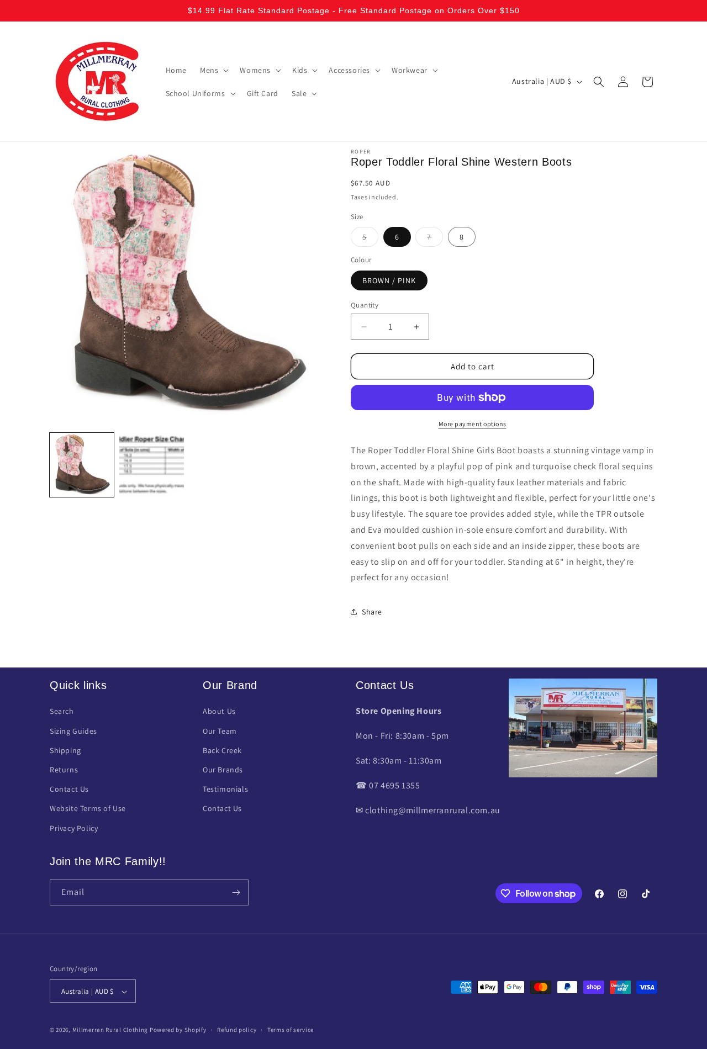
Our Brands (223, 770)
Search (62, 712)
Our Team (220, 731)
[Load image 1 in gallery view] (82, 465)
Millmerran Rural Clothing (110, 1030)
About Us (219, 712)
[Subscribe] (236, 892)
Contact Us (69, 789)
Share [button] (372, 612)
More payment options (472, 424)
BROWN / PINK (389, 280)
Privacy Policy (74, 828)
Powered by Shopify (178, 1030)
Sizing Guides (73, 731)
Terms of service (290, 1030)
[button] (213, 70)
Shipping (65, 750)
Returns (64, 770)
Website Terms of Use (88, 809)
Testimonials (225, 789)
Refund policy (236, 1030)
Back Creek (222, 750)
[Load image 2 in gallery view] (151, 465)
